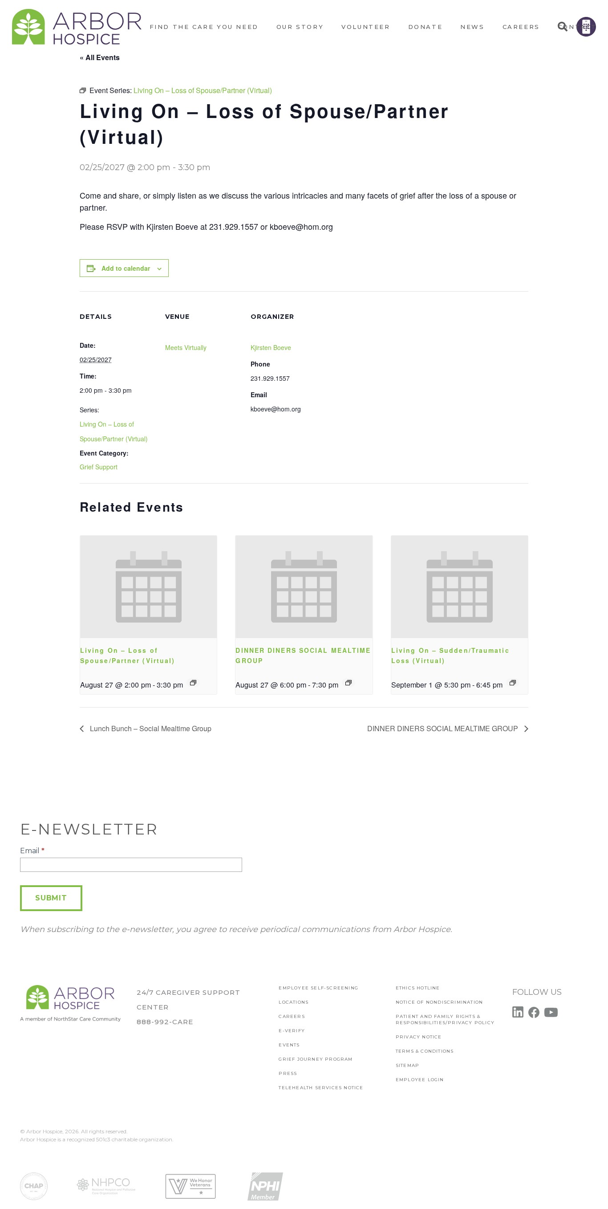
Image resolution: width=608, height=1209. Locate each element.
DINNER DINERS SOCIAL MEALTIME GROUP (443, 728)
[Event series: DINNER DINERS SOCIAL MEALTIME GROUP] (348, 682)
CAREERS (291, 1016)
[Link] (77, 27)
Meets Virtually (186, 347)
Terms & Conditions (425, 1051)
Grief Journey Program (316, 1059)
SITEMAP (407, 1065)
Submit (51, 898)
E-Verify (292, 1031)
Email (32, 851)
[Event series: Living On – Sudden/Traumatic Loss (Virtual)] (513, 682)
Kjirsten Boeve (271, 347)
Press (288, 1073)
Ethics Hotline (418, 988)
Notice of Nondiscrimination (439, 1002)
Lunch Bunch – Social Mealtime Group (149, 728)
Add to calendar (125, 268)
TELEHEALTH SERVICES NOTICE (321, 1088)
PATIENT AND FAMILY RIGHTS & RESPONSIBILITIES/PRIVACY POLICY (445, 1020)
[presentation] (148, 587)
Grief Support (99, 466)
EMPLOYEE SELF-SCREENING (318, 988)
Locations (293, 1002)
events (289, 1045)
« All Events (100, 57)
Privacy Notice (419, 1037)
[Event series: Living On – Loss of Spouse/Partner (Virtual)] (193, 682)
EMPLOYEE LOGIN (420, 1080)
